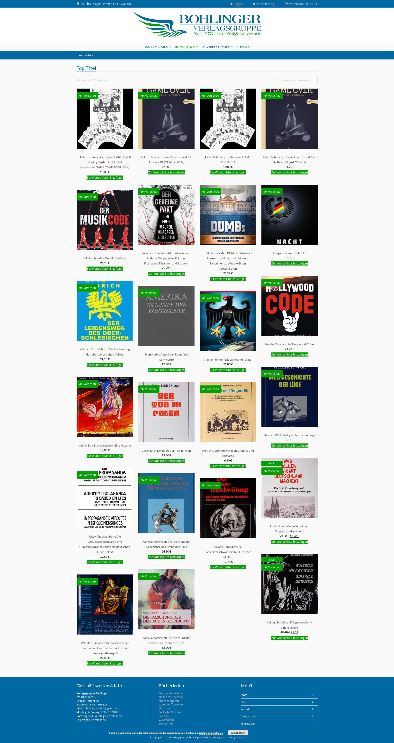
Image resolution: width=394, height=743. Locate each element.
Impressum (248, 723)
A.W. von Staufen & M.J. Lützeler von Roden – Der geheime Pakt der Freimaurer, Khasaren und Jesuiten (166, 258)
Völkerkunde (167, 720)
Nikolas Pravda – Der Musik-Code (105, 258)
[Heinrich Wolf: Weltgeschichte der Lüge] (289, 397)
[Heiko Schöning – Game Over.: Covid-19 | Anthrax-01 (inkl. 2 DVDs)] (289, 118)
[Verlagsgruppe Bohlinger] (197, 24)
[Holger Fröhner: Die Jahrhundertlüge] (228, 321)
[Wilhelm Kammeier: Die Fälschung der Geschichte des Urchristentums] (166, 503)
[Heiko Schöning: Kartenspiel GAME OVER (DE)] (228, 118)
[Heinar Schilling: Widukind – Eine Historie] (105, 407)
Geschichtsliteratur (170, 693)
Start (244, 695)
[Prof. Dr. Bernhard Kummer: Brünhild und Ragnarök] (228, 412)
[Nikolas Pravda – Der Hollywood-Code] (289, 306)
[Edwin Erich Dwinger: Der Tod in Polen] (166, 412)
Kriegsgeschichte (169, 701)
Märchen (164, 708)
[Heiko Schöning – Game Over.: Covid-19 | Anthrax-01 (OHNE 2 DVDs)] (166, 118)
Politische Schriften (170, 712)
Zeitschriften (166, 723)
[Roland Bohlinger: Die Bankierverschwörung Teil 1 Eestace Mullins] (228, 508)
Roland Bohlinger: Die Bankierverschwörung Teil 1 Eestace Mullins (228, 552)
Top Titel (164, 716)
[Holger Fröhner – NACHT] (289, 215)
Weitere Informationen (211, 732)
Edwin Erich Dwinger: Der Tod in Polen (166, 450)
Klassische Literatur (171, 697)
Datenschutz (249, 716)
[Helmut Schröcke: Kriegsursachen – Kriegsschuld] (289, 584)
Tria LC (240, 737)
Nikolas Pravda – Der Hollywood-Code (289, 344)
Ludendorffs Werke (171, 704)
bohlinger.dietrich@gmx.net (100, 708)
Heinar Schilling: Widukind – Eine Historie (105, 445)
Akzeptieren (238, 733)
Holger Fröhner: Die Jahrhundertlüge (227, 359)
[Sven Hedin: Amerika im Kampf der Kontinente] (166, 316)
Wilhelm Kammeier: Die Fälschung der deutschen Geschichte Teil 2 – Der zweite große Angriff (105, 648)
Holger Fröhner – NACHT (289, 253)
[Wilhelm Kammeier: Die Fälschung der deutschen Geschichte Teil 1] (166, 599)
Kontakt (245, 709)
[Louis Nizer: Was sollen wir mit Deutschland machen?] (289, 488)
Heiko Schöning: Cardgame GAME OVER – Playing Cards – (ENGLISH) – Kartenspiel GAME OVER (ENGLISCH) (105, 162)
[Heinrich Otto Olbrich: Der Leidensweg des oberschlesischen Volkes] (105, 311)
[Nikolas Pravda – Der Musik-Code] (105, 220)
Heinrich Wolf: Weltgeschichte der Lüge (289, 435)
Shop (244, 702)
